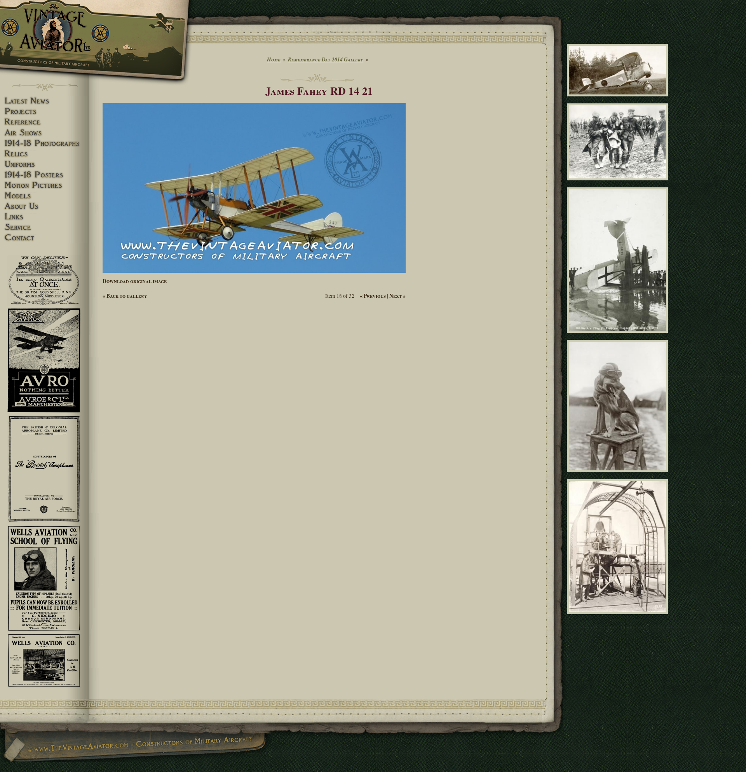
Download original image (135, 281)
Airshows (44, 133)
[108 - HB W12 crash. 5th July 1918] (619, 336)
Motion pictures (44, 185)
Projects (44, 111)
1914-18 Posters (44, 174)
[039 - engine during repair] (619, 618)
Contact (44, 237)
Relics (44, 153)
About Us (44, 206)
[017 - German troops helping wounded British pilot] (619, 183)
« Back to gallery (125, 296)
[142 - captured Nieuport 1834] (619, 100)
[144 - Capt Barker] (619, 475)
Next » (397, 296)
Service (44, 227)
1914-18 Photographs (44, 143)
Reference (44, 122)
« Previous (373, 296)
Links (44, 216)
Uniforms (44, 164)
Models (44, 195)
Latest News (44, 101)
